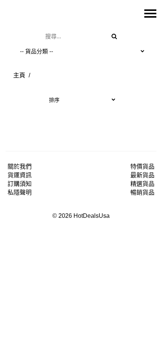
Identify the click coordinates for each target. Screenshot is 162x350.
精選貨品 (142, 184)
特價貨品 (142, 166)
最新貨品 (142, 175)
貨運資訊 (20, 175)
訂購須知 (20, 184)
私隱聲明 (20, 192)
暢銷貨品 (142, 192)
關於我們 (20, 166)
